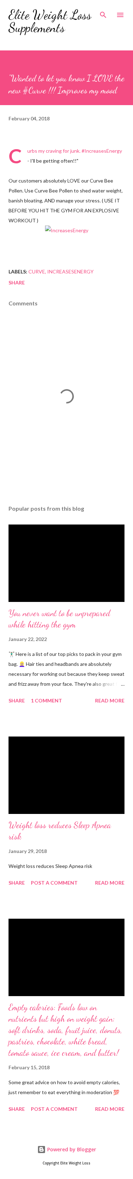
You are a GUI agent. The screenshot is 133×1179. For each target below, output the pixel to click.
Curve (36, 271)
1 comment (46, 700)
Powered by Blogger (71, 1149)
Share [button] (17, 282)
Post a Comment (54, 883)
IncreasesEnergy (70, 271)
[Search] (103, 13)
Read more (109, 700)
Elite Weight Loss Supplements (50, 21)
